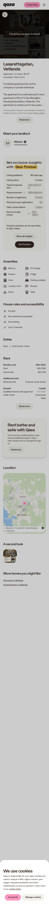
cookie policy (15, 889)
